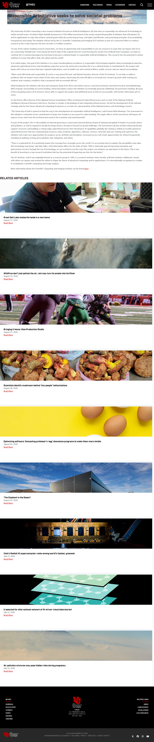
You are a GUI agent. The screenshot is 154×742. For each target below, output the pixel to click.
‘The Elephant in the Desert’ (17, 497)
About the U (92, 736)
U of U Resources (142, 713)
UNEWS (146, 704)
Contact (132, 5)
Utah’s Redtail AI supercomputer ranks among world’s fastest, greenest (39, 553)
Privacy (83, 736)
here (87, 168)
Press (109, 5)
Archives (9, 716)
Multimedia (98, 5)
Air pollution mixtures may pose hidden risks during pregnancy (35, 665)
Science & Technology (16, 11)
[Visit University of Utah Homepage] (11, 5)
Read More (8, 223)
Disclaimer (75, 736)
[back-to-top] (151, 737)
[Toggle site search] (142, 5)
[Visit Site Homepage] (77, 707)
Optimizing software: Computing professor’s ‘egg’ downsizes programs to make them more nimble (52, 441)
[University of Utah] (14, 734)
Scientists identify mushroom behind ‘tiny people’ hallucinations (35, 385)
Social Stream (143, 710)
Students (9, 710)
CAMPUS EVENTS (143, 707)
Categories (120, 5)
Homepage (9, 704)
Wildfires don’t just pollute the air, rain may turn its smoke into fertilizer (39, 273)
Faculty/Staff (11, 707)
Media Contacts (104, 736)
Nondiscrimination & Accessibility (57, 736)
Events (8, 713)
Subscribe (84, 5)
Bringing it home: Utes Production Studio (24, 329)
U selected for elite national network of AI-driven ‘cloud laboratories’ (38, 609)
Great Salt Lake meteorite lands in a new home (27, 217)
